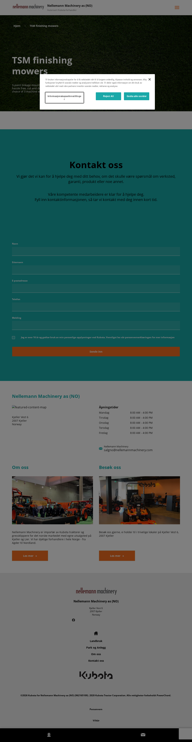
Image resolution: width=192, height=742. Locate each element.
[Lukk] (150, 79)
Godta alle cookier (137, 96)
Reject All (108, 96)
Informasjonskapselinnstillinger (64, 98)
